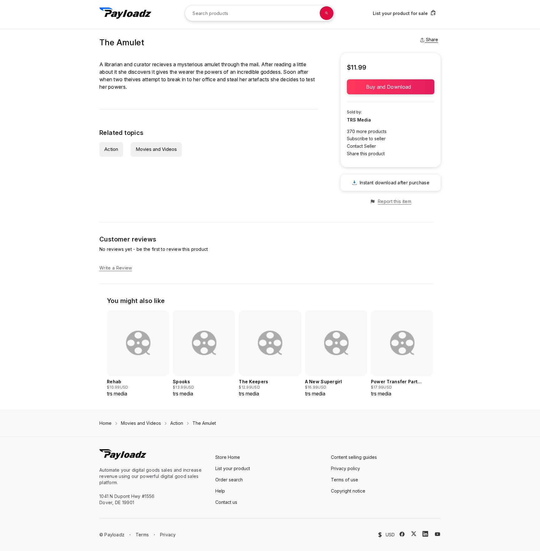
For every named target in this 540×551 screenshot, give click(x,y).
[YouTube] (437, 534)
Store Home (227, 457)
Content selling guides (354, 457)
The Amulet (204, 423)
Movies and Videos (156, 149)
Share (432, 39)
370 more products (367, 131)
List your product (232, 468)
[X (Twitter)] (413, 533)
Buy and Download (390, 87)
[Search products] (326, 13)
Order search (229, 479)
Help (220, 491)
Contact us (226, 502)
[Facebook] (402, 534)
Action (111, 149)
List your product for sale (400, 13)
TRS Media (359, 119)
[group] (138, 353)
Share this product (366, 153)
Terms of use (344, 479)
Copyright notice (348, 491)
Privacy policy (345, 468)
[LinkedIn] (425, 534)
